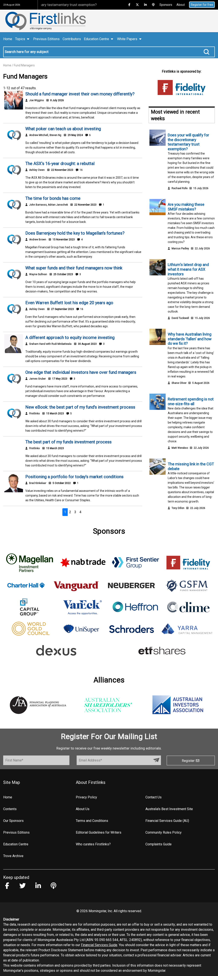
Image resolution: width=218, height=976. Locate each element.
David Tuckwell (180, 318)
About (180, 4)
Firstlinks (34, 413)
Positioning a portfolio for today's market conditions (74, 476)
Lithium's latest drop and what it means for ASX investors (188, 269)
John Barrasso (38, 204)
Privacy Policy (86, 797)
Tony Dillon (178, 508)
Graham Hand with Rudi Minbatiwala (50, 343)
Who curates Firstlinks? (93, 844)
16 (81, 169)
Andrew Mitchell (38, 135)
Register (188, 761)
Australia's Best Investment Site (169, 809)
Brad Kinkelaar (37, 483)
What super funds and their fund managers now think (73, 267)
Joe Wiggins (36, 100)
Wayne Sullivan (38, 274)
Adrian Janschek (58, 204)
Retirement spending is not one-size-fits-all (191, 401)
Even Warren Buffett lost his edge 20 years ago (69, 302)
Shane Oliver (179, 382)
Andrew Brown (37, 239)
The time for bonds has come (52, 198)
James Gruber (37, 378)
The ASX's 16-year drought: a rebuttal (60, 163)
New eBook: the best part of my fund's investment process (80, 407)
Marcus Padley (180, 248)
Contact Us (153, 797)
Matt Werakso (180, 447)
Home (7, 39)
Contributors (72, 39)
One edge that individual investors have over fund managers (80, 372)
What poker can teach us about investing (63, 128)
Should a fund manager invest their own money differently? (80, 93)
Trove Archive (13, 856)
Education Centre (15, 844)
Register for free (202, 4)
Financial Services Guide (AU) (167, 821)
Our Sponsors (13, 821)
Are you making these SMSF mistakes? (186, 206)
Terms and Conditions (92, 821)
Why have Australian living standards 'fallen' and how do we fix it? (190, 339)
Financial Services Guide (99, 945)
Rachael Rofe (180, 188)
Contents (10, 809)
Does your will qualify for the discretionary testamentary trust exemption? (188, 142)
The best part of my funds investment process (68, 441)
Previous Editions (46, 39)
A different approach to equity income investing (70, 337)
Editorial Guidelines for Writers (98, 832)
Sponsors (165, 4)
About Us (82, 809)
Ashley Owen (37, 169)
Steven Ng (55, 135)
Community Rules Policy (163, 832)
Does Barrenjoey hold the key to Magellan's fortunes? (75, 233)
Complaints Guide (158, 844)
